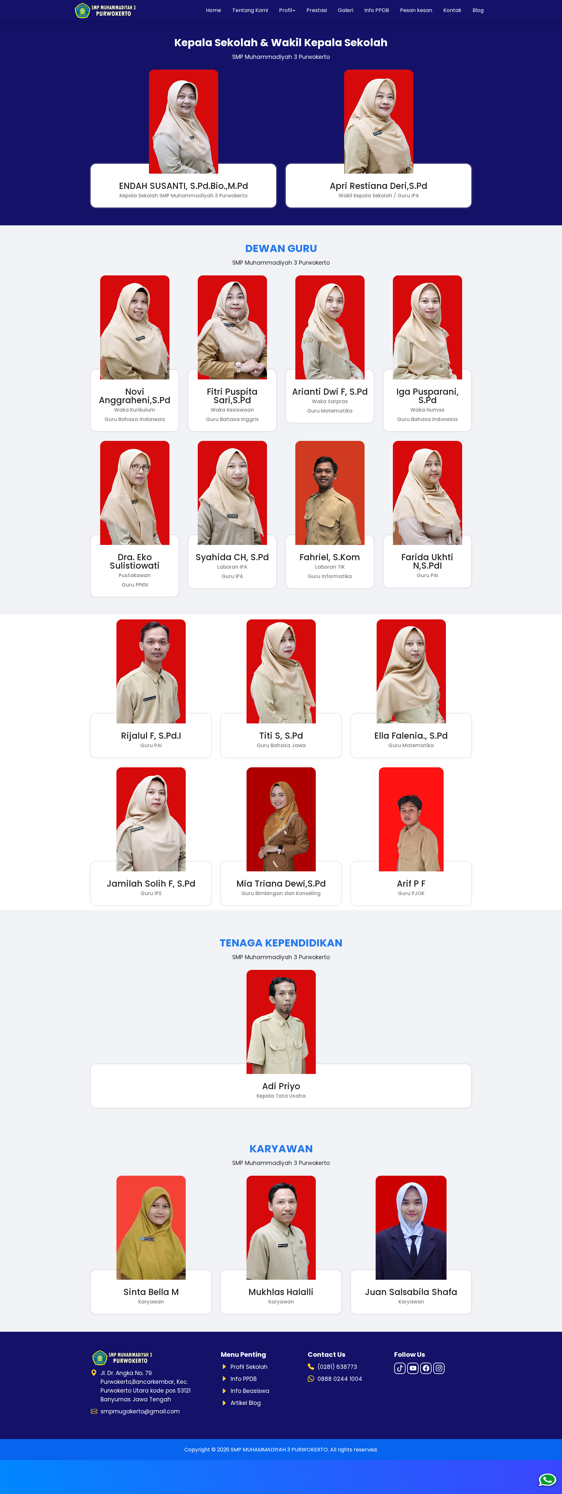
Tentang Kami (250, 10)
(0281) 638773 (337, 1367)
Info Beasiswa (250, 1391)
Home (213, 10)
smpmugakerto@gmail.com (140, 1411)
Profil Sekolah (249, 1367)
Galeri (345, 10)
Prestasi (316, 10)
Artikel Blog (246, 1403)
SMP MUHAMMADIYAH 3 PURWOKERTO (279, 1449)
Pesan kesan (416, 10)
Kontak (452, 10)
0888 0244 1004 (339, 1379)
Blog (478, 10)
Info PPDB (376, 10)
